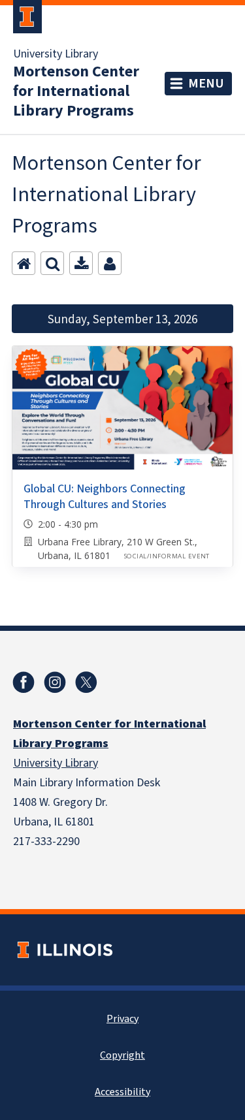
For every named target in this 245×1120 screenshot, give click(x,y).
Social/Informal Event (167, 556)
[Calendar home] (23, 263)
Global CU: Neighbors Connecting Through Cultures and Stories (105, 496)
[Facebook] (23, 682)
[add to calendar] (81, 263)
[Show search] (52, 263)
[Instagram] (55, 682)
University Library (55, 54)
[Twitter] (86, 682)
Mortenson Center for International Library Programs (76, 91)
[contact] (110, 263)
